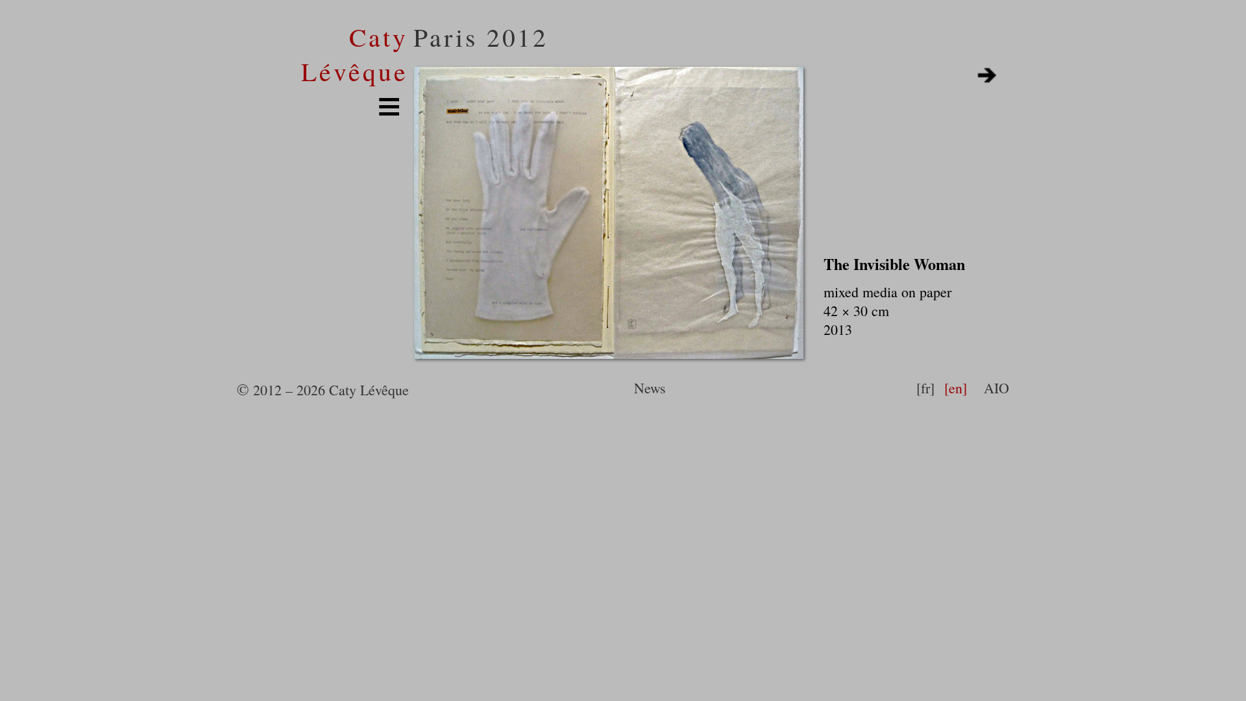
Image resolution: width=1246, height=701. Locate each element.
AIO (996, 387)
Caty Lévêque (354, 53)
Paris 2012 (481, 36)
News (650, 387)
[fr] (925, 387)
